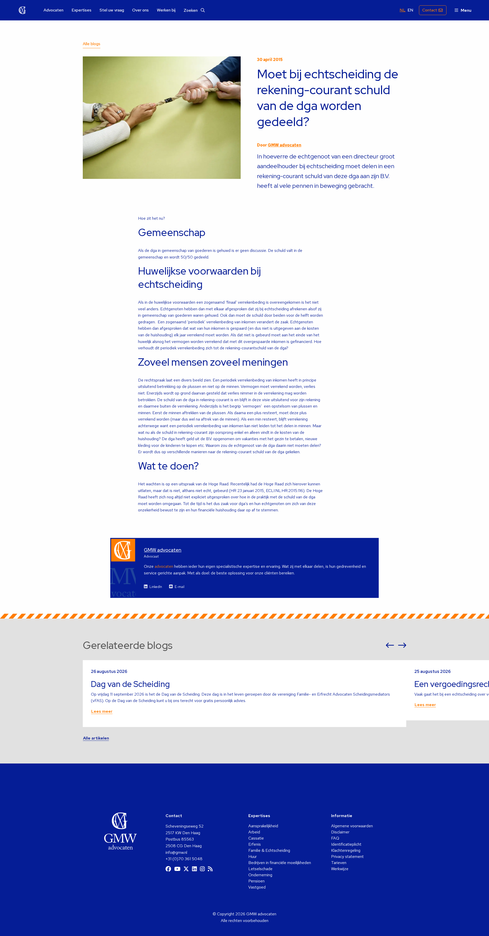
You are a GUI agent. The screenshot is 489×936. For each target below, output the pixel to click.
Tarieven (338, 862)
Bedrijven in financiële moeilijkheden (279, 862)
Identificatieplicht (346, 844)
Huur (252, 856)
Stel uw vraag (112, 10)
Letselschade (260, 868)
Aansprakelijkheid (263, 826)
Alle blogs (91, 43)
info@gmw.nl (176, 852)
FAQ (335, 838)
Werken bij (166, 10)
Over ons (140, 10)
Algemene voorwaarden (352, 826)
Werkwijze (339, 868)
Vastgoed (257, 887)
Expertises (81, 10)
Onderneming (260, 875)
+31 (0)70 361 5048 (184, 858)
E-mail (179, 587)
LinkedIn (156, 587)
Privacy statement (347, 856)
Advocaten (53, 10)
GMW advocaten (22, 10)
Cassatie (256, 838)
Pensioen (256, 881)
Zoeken (191, 10)
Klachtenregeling (345, 850)
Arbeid (254, 832)
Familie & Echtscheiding (269, 850)
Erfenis (254, 844)
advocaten (164, 566)
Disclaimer (340, 832)
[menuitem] (53, 10)
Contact (429, 10)
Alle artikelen (96, 738)
